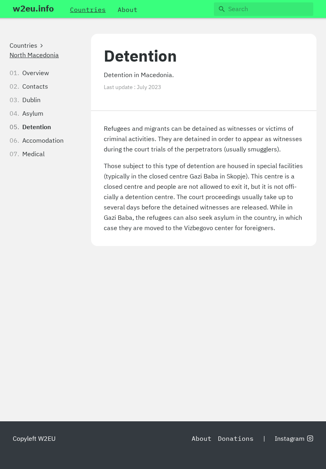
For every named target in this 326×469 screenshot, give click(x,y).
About (202, 439)
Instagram (290, 439)
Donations (236, 439)
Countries (23, 46)
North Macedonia (34, 55)
